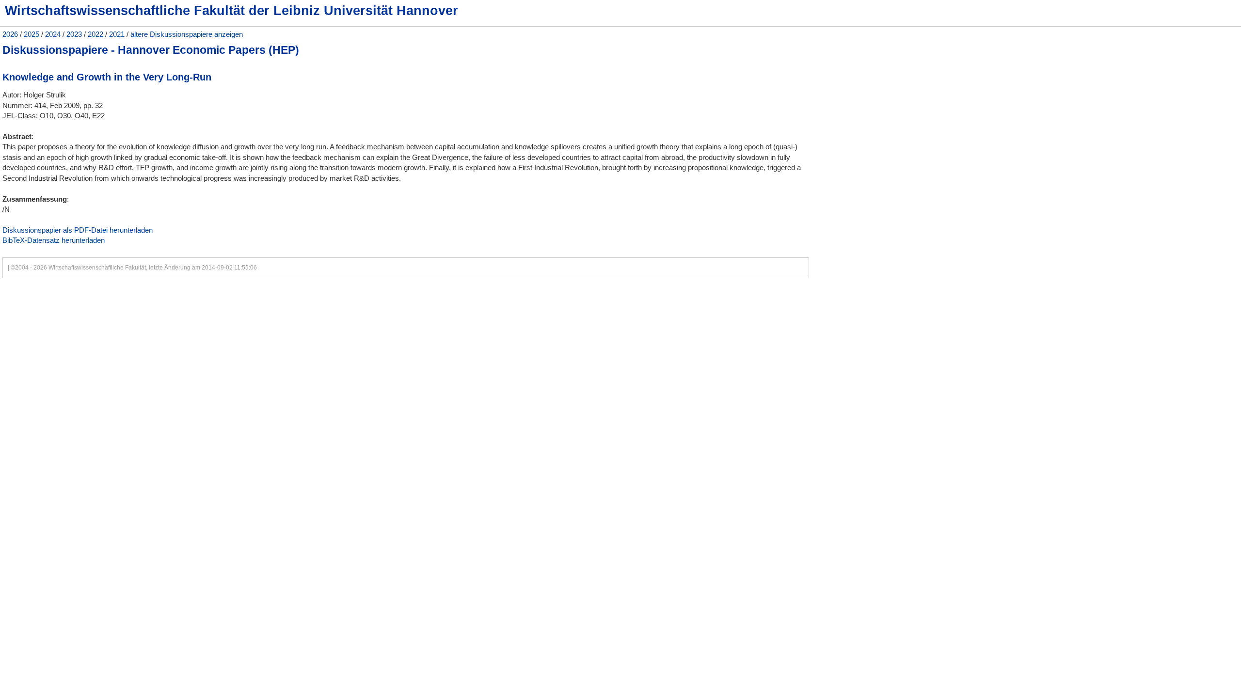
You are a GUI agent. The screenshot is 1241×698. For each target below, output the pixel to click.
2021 (117, 34)
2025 (31, 34)
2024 (53, 34)
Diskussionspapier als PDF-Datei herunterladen (77, 230)
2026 (10, 34)
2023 (74, 34)
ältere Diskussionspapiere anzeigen (186, 34)
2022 (95, 34)
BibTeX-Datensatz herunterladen (53, 240)
